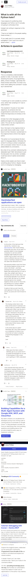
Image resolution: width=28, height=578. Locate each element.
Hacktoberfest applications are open (11, 201)
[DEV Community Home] (6, 2)
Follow (14, 449)
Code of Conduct (10, 386)
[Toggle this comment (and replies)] (2, 244)
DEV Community (14, 476)
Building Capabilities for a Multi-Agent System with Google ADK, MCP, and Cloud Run (13, 412)
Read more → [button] (5, 436)
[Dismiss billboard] (26, 544)
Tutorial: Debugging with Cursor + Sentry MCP (11, 527)
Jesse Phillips (8, 5)
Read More (5, 220)
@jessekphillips (8, 247)
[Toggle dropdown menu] (26, 169)
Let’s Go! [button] (5, 575)
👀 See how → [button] (14, 542)
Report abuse (19, 386)
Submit (6, 236)
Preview (14, 236)
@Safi (13, 42)
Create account (22, 2)
